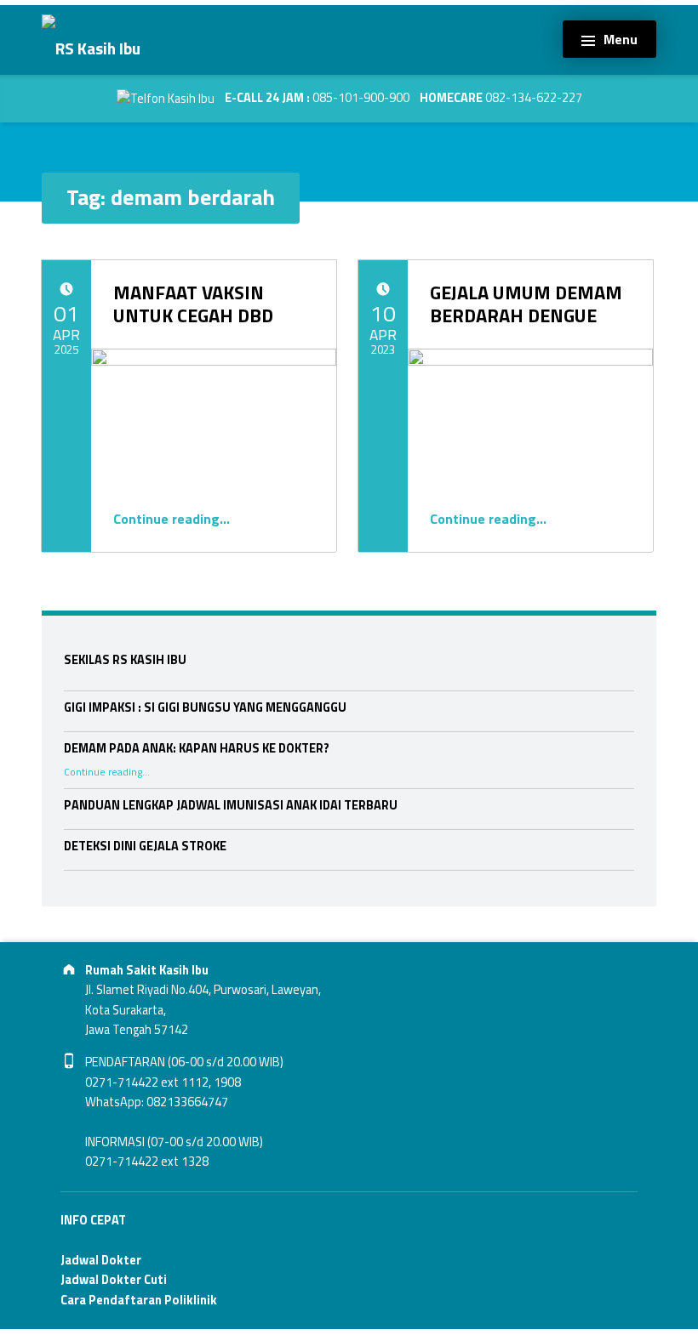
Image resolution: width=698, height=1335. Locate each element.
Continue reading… (171, 518)
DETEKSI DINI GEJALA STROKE (145, 846)
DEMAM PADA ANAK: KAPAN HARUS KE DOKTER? (196, 748)
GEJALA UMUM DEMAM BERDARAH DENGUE (526, 303)
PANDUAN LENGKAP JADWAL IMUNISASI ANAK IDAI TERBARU (231, 805)
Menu (621, 39)
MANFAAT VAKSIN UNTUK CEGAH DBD (193, 303)
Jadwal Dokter (100, 1260)
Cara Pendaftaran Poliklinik (138, 1300)
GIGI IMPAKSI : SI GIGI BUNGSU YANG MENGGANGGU (205, 707)
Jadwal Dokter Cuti (113, 1279)
